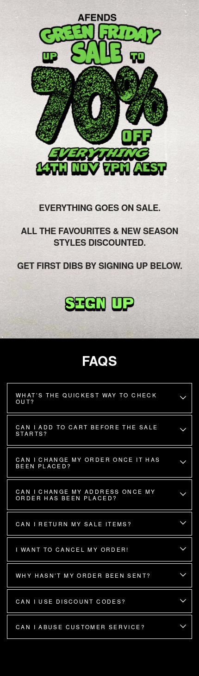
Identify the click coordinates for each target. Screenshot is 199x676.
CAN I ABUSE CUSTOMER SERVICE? (80, 627)
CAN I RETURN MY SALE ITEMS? (74, 524)
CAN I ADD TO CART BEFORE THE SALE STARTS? (87, 430)
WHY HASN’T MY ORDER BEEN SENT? (83, 575)
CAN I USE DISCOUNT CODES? (71, 601)
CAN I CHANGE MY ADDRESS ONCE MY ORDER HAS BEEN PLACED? (86, 494)
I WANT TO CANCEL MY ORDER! (72, 549)
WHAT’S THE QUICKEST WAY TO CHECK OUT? (86, 398)
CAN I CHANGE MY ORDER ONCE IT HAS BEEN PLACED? (88, 462)
